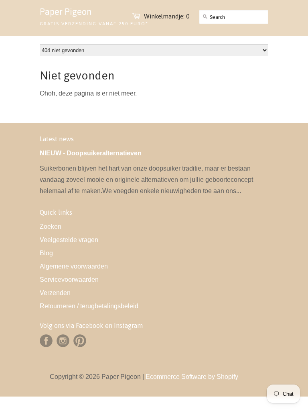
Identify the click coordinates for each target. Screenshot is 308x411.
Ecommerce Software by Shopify (192, 376)
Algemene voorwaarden (74, 266)
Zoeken (50, 226)
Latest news (57, 138)
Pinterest (79, 340)
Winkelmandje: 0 (166, 16)
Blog (46, 253)
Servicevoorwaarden (69, 279)
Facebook (46, 340)
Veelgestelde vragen (69, 239)
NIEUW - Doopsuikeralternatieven (91, 153)
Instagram (63, 340)
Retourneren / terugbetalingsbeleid (89, 306)
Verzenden (55, 292)
